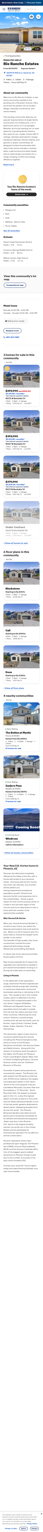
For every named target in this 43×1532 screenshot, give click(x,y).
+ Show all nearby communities (18, 853)
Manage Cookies (11, 1528)
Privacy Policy (32, 1524)
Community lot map (15, 285)
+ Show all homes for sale (15, 543)
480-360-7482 (12, 337)
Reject (23, 1528)
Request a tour (12, 330)
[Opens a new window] (31, 16)
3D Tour (28, 49)
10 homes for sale (13, 748)
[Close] (41, 1513)
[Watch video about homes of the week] (21, 179)
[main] (21, 772)
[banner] (21, 3)
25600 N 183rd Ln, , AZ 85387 (20, 74)
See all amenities (11, 231)
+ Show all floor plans (13, 688)
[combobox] (32, 9)
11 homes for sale (13, 801)
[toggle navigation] (4, 9)
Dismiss (34, 1528)
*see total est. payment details (17, 395)
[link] (21, 32)
